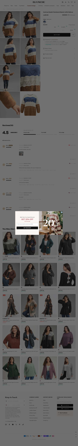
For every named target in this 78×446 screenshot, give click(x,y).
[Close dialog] (61, 212)
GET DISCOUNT (27, 227)
